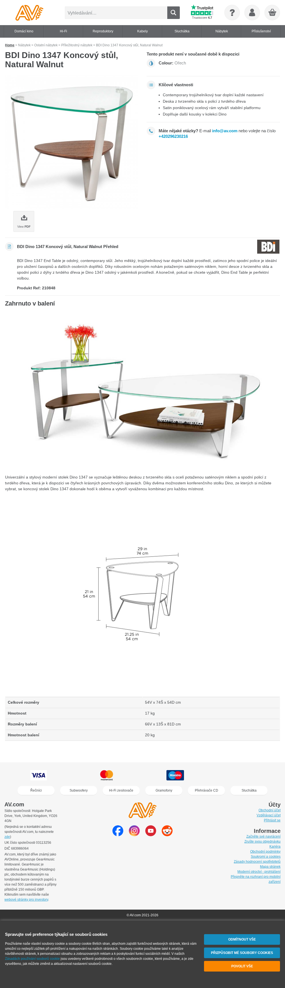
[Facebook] (117, 834)
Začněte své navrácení (263, 836)
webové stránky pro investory (26, 900)
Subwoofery (79, 790)
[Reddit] (167, 834)
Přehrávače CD (206, 790)
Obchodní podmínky (265, 852)
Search (173, 12)
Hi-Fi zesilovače (121, 790)
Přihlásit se (272, 820)
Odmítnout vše (242, 939)
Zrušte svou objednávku (262, 841)
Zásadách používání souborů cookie (32, 959)
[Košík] (272, 13)
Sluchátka (249, 790)
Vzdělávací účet (269, 815)
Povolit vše (242, 966)
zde (7, 837)
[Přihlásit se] (252, 12)
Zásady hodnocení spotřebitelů (257, 862)
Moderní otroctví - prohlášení (259, 872)
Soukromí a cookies (266, 857)
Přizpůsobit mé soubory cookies (242, 953)
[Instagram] (134, 834)
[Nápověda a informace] (232, 12)
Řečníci (36, 790)
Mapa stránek (270, 867)
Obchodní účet (270, 810)
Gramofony (164, 790)
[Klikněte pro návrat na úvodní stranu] (29, 12)
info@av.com (224, 130)
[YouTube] (150, 834)
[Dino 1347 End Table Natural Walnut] (71, 142)
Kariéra (275, 846)
